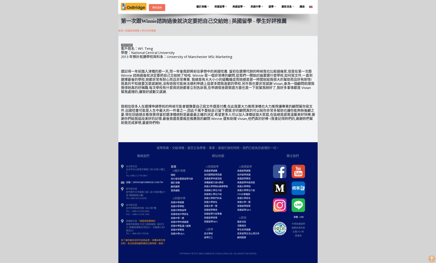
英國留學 (219, 6)
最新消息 (287, 6)
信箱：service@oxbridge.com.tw (144, 182)
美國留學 (237, 6)
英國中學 (256, 6)
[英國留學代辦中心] (135, 7)
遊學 (271, 6)
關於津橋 (201, 6)
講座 (302, 6)
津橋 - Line (298, 216)
